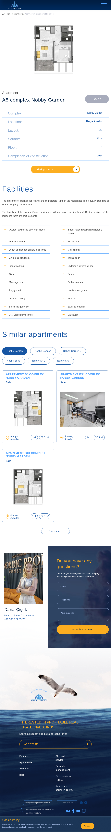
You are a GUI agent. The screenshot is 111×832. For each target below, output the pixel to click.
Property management (63, 768)
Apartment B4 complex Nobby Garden (25, 376)
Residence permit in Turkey (64, 788)
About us (24, 768)
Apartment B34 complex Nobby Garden (80, 376)
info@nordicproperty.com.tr (37, 803)
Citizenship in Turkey (63, 778)
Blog (22, 775)
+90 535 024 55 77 (14, 619)
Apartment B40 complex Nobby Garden (25, 454)
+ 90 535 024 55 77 (67, 803)
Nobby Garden (94, 113)
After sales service (61, 758)
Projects (23, 756)
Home (9, 14)
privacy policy (21, 824)
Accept (87, 826)
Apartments (18, 14)
